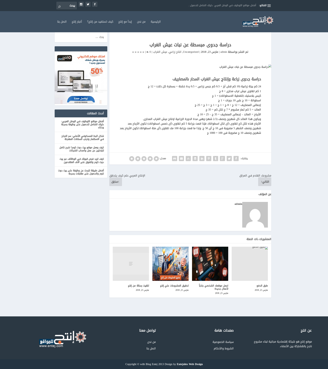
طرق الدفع (262, 285)
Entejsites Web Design (190, 364)
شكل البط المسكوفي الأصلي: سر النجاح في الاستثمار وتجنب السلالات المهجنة (83, 137)
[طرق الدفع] (250, 264)
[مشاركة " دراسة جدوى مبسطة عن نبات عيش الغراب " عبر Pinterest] (208, 158)
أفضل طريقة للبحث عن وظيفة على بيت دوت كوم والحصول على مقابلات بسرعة (81, 172)
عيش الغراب (160, 51)
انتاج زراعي (175, 51)
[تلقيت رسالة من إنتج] (131, 264)
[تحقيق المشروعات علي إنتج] (170, 264)
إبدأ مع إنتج (125, 22)
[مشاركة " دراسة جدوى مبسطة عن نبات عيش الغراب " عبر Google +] (222, 158)
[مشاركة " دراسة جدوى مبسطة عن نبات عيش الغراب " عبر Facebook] (236, 158)
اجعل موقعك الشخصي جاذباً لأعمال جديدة (213, 287)
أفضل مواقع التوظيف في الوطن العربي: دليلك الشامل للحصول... (222, 5)
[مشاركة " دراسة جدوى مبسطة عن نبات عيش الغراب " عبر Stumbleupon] (188, 158)
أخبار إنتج (77, 22)
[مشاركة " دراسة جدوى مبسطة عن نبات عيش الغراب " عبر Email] (181, 158)
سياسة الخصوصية (223, 342)
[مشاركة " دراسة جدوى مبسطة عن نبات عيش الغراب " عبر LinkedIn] (202, 158)
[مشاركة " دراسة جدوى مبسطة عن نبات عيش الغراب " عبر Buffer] (195, 158)
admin (223, 51)
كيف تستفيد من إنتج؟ (100, 22)
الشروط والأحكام (224, 348)
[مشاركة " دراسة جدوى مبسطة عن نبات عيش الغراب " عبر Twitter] (229, 158)
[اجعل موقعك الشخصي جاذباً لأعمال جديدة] (210, 264)
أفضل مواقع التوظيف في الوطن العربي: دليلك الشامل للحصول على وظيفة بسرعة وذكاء (82, 124)
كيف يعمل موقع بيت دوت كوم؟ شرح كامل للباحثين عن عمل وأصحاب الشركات (81, 149)
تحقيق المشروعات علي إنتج (174, 285)
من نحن (141, 22)
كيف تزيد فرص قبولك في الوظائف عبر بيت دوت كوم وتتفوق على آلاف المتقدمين (82, 160)
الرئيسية (156, 22)
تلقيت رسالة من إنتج (138, 285)
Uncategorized (191, 51)
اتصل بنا (62, 22)
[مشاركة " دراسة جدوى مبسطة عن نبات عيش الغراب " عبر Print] (174, 158)
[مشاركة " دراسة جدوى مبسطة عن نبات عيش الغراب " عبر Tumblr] (215, 158)
